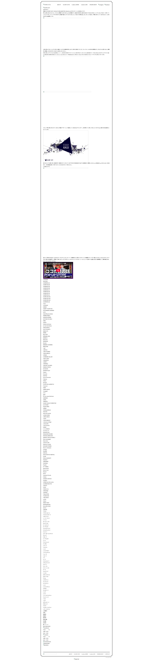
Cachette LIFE (84, 4)
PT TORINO (45, 466)
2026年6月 (45, 286)
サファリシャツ (46, 542)
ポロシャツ (45, 604)
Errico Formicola (47, 377)
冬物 (44, 612)
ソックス (44, 573)
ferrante (45, 382)
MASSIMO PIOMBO (47, 446)
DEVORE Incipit (46, 370)
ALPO (44, 312)
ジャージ (45, 545)
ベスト (44, 599)
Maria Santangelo (47, 439)
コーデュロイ (46, 538)
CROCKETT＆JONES (47, 365)
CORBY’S (45, 362)
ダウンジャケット (46, 574)
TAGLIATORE (46, 494)
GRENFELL (45, 401)
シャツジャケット (46, 552)
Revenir (45, 471)
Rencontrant (46, 468)
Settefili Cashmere (47, 478)
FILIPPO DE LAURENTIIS (48, 384)
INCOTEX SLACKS (47, 413)
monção (45, 449)
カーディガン (45, 526)
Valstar (44, 501)
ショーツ (45, 556)
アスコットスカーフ (47, 514)
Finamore (45, 386)
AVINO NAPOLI (46, 327)
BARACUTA (45, 331)
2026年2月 (45, 293)
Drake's (44, 372)
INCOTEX (45, 411)
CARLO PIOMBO (46, 351)
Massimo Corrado (47, 444)
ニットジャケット (46, 586)
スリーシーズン (46, 568)
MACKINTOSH (46, 432)
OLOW (44, 456)
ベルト (44, 600)
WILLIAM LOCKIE (47, 506)
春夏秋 (44, 616)
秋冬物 (44, 623)
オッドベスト (45, 523)
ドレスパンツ (45, 583)
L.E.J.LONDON (46, 429)
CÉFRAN (45, 355)
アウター (45, 511)
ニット (44, 585)
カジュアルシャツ (46, 528)
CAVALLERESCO (46, 353)
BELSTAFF (45, 334)
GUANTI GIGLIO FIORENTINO (49, 403)
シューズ (45, 554)
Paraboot (45, 459)
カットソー (45, 532)
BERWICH (45, 338)
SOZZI (44, 487)
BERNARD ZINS (46, 336)
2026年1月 (45, 295)
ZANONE (45, 509)
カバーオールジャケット (48, 533)
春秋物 (44, 617)
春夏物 (44, 614)
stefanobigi (45, 490)
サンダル (45, 544)
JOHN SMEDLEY (46, 420)
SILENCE (45, 480)
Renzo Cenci (46, 470)
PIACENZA (45, 463)
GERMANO (45, 398)
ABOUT (59, 4)
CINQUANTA (46, 360)
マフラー (45, 605)
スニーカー (45, 566)
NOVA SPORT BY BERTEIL (49, 454)
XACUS (44, 508)
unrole (44, 499)
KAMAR (44, 427)
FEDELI (44, 381)
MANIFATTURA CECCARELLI (49, 437)
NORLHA (45, 453)
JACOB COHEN (46, 415)
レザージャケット (46, 609)
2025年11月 (45, 298)
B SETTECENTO (46, 329)
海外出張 (45, 619)
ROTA (44, 473)
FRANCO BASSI (46, 389)
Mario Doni (45, 441)
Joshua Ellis (45, 423)
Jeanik (44, 418)
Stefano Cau (46, 489)
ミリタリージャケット (47, 607)
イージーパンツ (46, 518)
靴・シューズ (45, 624)
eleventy (45, 375)
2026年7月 (45, 284)
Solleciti (45, 485)
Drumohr (45, 374)
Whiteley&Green (46, 504)
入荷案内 (45, 611)
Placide (44, 465)
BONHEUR (45, 341)
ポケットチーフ (46, 602)
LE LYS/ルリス (46, 430)
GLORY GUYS (66, 4)
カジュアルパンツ (46, 530)
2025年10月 (45, 300)
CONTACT (107, 654)
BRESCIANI (45, 346)
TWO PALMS (46, 497)
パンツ (44, 593)
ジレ (44, 557)
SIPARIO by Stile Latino (48, 482)
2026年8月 (45, 283)
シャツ (44, 549)
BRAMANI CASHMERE (47, 344)
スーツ (44, 559)
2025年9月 (45, 302)
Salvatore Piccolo (47, 475)
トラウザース (45, 580)
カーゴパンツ (46, 525)
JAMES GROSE (46, 417)
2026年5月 (45, 288)
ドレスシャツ (45, 581)
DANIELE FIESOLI (47, 367)
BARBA (44, 332)
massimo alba (46, 442)
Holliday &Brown (47, 410)
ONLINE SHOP (93, 4)
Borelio (45, 343)
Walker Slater (46, 502)
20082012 (45, 631)
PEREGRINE (45, 461)
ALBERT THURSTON (47, 308)
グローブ (45, 537)
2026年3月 (45, 291)
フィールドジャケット (47, 595)
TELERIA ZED (46, 496)
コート (44, 540)
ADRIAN (45, 307)
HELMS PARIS (46, 406)
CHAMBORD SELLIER (47, 357)
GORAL (44, 399)
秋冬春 (44, 621)
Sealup (44, 477)
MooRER (45, 451)
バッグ (44, 592)
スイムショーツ (46, 561)
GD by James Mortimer (48, 396)
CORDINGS (45, 363)
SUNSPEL (45, 492)
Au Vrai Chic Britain (47, 326)
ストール (45, 564)
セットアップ (45, 571)
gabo (44, 394)
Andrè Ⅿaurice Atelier (48, 314)
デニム (44, 578)
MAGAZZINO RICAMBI (48, 434)
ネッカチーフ (45, 590)
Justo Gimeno (46, 425)
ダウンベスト (45, 576)
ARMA (44, 320)
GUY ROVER (45, 405)
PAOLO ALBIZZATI (47, 458)
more (44, 303)
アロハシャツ (46, 516)
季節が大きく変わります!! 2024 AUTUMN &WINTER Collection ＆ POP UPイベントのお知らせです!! (64, 11)
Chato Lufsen (46, 358)
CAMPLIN (45, 350)
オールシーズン (46, 521)
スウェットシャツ (46, 562)
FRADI (44, 387)
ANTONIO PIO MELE (47, 319)
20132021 (45, 633)
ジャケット (45, 547)
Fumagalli (45, 391)
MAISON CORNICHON (48, 435)
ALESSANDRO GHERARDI (48, 310)
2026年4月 (45, 290)
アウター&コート (46, 513)
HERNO (44, 408)
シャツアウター (46, 550)
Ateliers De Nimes (47, 324)
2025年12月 (45, 296)
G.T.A (44, 393)
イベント (45, 520)
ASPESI (44, 322)
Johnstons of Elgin (47, 422)
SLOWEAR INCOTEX (47, 484)
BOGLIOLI (45, 339)
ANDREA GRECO (46, 315)
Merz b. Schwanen (47, 447)
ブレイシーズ (45, 597)
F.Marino (45, 379)
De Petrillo (45, 368)
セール (44, 569)
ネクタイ (45, 588)
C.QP (44, 348)
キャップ (45, 535)
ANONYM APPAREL (47, 317)
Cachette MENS (75, 4)
